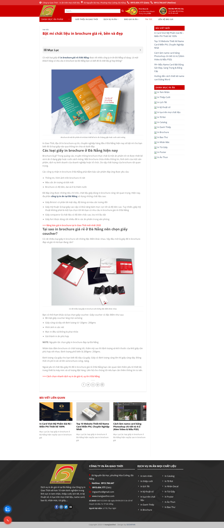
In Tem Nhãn (163, 92)
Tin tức (148, 19)
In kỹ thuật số (163, 107)
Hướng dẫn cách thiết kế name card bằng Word (169, 78)
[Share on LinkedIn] (102, 385)
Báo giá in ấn (131, 19)
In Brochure (163, 132)
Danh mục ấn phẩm (52, 19)
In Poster (161, 152)
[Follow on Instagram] (61, 507)
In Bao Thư (162, 137)
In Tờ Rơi (161, 117)
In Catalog (162, 122)
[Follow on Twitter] (66, 507)
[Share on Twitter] (88, 385)
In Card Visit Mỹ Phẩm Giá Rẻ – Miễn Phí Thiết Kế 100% (169, 35)
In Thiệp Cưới (163, 97)
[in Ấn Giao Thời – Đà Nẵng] (50, 11)
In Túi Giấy (162, 147)
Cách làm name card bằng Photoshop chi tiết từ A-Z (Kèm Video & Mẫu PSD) (169, 56)
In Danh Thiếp (164, 127)
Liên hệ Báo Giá (165, 19)
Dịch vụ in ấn (110, 19)
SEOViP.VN (130, 524)
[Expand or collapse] (140, 50)
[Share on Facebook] (84, 385)
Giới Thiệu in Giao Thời (86, 19)
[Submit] (122, 11)
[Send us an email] (70, 507)
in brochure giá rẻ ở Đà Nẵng (74, 57)
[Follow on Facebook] (56, 507)
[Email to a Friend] (93, 385)
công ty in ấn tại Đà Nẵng (64, 196)
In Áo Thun (162, 157)
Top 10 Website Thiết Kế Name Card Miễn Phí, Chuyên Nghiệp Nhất (169, 44)
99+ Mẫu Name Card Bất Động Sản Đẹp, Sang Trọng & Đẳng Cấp (169, 68)
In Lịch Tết (162, 102)
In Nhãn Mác (163, 142)
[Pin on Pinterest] (98, 385)
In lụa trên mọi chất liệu (168, 112)
